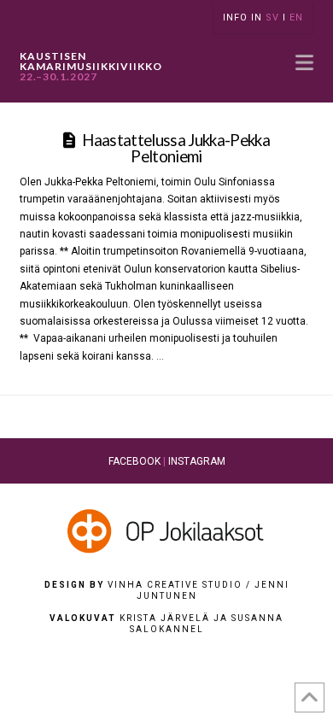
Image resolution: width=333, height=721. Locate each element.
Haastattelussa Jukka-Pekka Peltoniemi (176, 148)
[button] (304, 62)
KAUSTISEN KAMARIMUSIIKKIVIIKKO (90, 66)
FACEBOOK (134, 461)
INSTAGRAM (196, 461)
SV (272, 17)
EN (296, 17)
